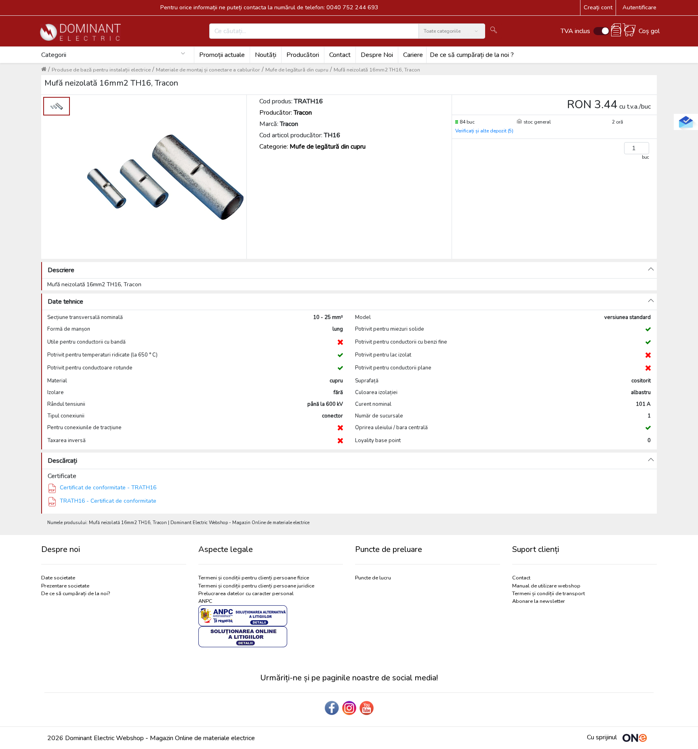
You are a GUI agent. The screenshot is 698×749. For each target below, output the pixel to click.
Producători (302, 54)
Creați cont (598, 7)
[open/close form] (686, 122)
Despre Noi (377, 54)
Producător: (285, 112)
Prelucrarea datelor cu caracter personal (246, 593)
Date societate (58, 577)
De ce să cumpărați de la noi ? (472, 54)
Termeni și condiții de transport (548, 593)
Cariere (413, 54)
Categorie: (312, 146)
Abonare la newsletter (538, 601)
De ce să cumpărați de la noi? (75, 593)
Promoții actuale (222, 54)
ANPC (205, 601)
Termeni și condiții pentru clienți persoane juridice (256, 586)
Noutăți (265, 54)
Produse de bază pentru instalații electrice (101, 69)
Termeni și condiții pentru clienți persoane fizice (253, 577)
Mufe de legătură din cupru (296, 69)
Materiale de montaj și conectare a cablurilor (208, 69)
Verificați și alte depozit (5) (484, 131)
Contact (340, 54)
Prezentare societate (65, 586)
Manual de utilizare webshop (546, 586)
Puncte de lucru (373, 577)
